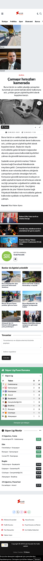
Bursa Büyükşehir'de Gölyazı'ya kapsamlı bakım (30, 305)
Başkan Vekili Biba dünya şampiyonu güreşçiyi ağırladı (31, 325)
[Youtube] (25, 512)
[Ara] (40, 14)
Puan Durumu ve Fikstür (32, 525)
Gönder (6, 358)
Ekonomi (29, 22)
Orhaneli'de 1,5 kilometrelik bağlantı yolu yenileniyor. (9, 325)
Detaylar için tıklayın (21, 423)
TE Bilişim (27, 552)
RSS (5, 545)
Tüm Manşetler (9, 530)
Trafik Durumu (8, 525)
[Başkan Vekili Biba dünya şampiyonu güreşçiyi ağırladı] (31, 316)
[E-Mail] (15, 259)
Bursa (37, 22)
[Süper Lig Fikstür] (40, 431)
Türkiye (5, 22)
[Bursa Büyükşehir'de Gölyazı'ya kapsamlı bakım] (31, 296)
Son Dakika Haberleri (32, 530)
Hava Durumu (29, 520)
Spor (21, 22)
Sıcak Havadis (19, 255)
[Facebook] (14, 512)
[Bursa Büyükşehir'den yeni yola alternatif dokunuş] (11, 277)
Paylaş (6, 127)
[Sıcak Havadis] (20, 14)
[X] (18, 512)
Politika (13, 22)
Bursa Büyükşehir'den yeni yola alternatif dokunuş (10, 285)
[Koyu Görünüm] (38, 14)
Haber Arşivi (8, 535)
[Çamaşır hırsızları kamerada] (21, 112)
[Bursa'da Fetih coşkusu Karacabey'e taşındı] (31, 277)
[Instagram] (21, 512)
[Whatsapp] (29, 512)
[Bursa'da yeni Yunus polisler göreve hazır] (11, 296)
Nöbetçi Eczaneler (10, 520)
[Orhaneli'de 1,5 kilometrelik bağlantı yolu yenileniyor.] (11, 316)
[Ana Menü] (2, 14)
